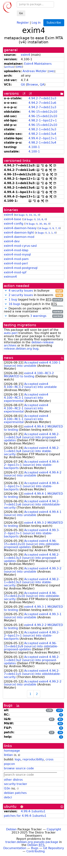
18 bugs (28, 219)
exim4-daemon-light (19, 232)
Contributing (35, 851)
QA (42, 84)
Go (21, 13)
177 (59, 710)
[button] (6, 290)
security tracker (15, 784)
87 (51, 719)
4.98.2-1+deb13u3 (42, 129)
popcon (9, 764)
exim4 (25, 55)
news (8, 358)
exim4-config (13, 223)
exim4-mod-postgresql (20, 268)
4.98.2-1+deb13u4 (42, 134)
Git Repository (53, 848)
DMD (19, 66)
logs (18, 759)
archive (9, 66)
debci (8, 797)
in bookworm (35, 295)
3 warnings (38, 316)
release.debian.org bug (21, 348)
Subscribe (54, 22)
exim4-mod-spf (15, 272)
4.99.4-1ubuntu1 (33, 811)
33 (30, 214)
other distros (13, 779)
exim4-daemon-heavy (20, 228)
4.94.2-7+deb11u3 (42, 98)
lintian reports (35, 316)
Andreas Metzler (35, 71)
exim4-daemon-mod (19, 237)
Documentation (14, 848)
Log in (36, 22)
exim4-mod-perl (16, 263)
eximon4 (10, 276)
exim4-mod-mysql (17, 254)
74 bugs (30, 223)
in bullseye (35, 290)
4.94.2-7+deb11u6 (42, 103)
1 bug (13, 299)
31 (34, 214)
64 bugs (19, 214)
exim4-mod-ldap (16, 250)
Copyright (54, 829)
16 (60, 732)
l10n (7, 788)
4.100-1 (34, 147)
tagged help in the (35, 299)
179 (49, 710)
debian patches (15, 793)
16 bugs (43, 228)
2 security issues (21, 295)
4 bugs (40, 232)
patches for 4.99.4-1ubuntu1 (25, 816)
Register (23, 22)
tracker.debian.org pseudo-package (31, 842)
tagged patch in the (35, 304)
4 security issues (21, 290)
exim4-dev (12, 241)
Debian (11, 829)
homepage (12, 750)
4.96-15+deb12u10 (42, 111)
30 (40, 223)
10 (38, 219)
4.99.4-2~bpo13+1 (42, 138)
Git (23, 84)
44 (45, 223)
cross (49, 759)
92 (60, 723)
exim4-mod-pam (16, 259)
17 (51, 732)
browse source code (19, 768)
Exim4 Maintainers (38, 63)
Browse (32, 84)
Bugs (34, 848)
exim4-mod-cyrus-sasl (20, 246)
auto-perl (10, 333)
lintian (8, 755)
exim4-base (12, 219)
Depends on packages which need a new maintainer (33, 310)
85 (60, 719)
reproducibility (33, 759)
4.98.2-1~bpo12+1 (42, 120)
